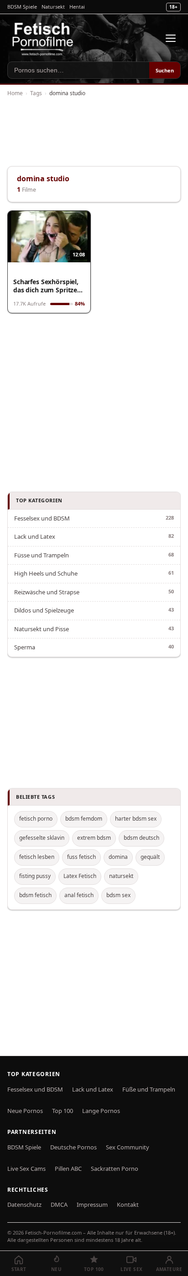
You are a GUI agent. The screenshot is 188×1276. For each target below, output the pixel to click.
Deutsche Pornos (73, 1147)
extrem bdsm (94, 838)
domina (118, 857)
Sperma (24, 647)
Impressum (92, 1204)
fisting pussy (35, 876)
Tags (36, 93)
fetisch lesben (36, 857)
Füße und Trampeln (148, 1089)
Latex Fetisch (79, 876)
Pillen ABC (68, 1168)
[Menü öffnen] (171, 38)
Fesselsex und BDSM (42, 518)
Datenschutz (24, 1204)
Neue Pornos (25, 1111)
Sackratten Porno (114, 1168)
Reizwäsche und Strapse (46, 592)
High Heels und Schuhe (46, 573)
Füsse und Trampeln (41, 555)
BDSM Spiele (22, 6)
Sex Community (127, 1147)
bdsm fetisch (35, 895)
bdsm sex (118, 895)
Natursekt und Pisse (41, 629)
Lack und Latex (34, 536)
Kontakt (128, 1204)
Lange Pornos (101, 1111)
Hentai (77, 6)
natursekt (121, 876)
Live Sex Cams (26, 1168)
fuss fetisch (81, 857)
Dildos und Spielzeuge (44, 610)
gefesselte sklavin (41, 838)
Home (15, 93)
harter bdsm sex (136, 818)
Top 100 (62, 1111)
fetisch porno (35, 818)
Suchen (165, 70)
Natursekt (53, 6)
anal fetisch (79, 895)
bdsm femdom (83, 818)
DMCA (59, 1204)
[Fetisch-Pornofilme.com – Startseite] (42, 38)
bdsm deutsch (141, 838)
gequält (150, 857)
